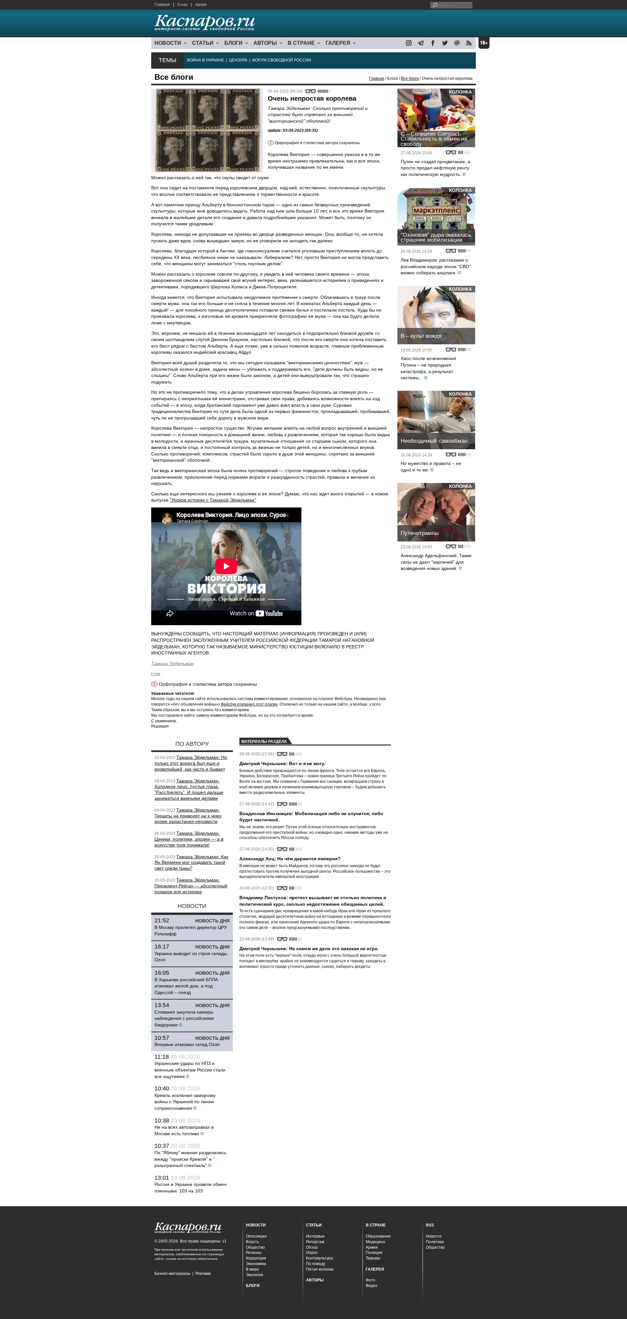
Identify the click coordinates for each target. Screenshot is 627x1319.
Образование (378, 1236)
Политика (435, 1242)
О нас (182, 4)
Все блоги (410, 78)
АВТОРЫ (265, 43)
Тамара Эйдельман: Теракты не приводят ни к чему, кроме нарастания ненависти (188, 815)
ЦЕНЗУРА (238, 60)
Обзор (312, 1247)
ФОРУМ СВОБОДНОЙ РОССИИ (281, 60)
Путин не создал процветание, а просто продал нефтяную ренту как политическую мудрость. (435, 168)
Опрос (312, 1252)
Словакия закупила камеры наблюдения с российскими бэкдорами (184, 1018)
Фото (370, 1280)
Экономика (256, 1263)
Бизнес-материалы (172, 1273)
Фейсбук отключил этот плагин (249, 704)
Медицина (375, 1242)
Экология (254, 1275)
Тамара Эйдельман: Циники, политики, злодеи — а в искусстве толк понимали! (188, 839)
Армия (372, 1247)
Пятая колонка (319, 1269)
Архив (200, 4)
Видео (372, 1285)
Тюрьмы (373, 1258)
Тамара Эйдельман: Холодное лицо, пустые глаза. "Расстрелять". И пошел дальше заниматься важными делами (188, 789)
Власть (252, 1242)
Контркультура (319, 1258)
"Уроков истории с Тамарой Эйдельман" (213, 500)
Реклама (203, 1273)
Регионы (254, 1252)
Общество (255, 1247)
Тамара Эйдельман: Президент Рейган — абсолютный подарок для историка (190, 885)
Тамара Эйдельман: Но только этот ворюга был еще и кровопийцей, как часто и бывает (190, 763)
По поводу (315, 1263)
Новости (434, 1236)
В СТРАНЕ (301, 43)
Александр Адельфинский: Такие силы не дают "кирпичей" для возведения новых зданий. (436, 562)
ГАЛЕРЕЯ (338, 43)
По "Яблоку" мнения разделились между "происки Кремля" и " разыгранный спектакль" (190, 1159)
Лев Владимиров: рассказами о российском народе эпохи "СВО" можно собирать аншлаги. (436, 266)
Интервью (315, 1236)
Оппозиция (256, 1236)
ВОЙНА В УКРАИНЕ (205, 60)
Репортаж (315, 1242)
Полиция (374, 1252)
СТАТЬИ (203, 43)
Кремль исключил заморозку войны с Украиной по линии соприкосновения (185, 1102)
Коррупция (256, 1258)
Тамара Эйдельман (172, 663)
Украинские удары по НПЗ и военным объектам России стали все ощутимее (189, 1070)
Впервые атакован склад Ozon (187, 1044)
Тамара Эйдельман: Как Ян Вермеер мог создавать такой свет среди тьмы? (191, 862)
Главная (162, 4)
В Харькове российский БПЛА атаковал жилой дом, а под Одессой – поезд (186, 986)
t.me (155, 673)
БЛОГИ (233, 43)
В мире (252, 1269)
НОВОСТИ (167, 43)
